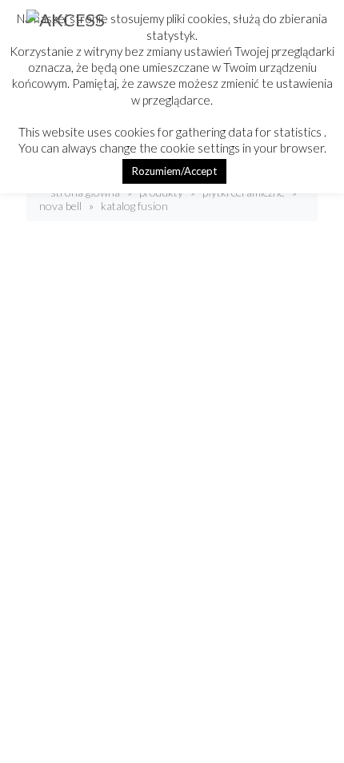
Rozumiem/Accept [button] (174, 171)
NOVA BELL (60, 206)
